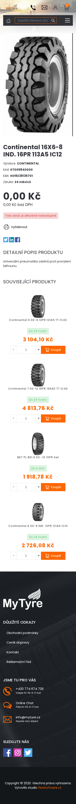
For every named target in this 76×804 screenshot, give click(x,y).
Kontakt (13, 652)
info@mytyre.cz (28, 717)
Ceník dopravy (18, 642)
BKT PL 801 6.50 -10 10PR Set (38, 457)
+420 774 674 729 (29, 688)
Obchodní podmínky (22, 633)
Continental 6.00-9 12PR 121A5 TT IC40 (38, 320)
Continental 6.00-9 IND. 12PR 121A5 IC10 (38, 526)
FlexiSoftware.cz (49, 788)
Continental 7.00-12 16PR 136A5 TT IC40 (38, 389)
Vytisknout (18, 227)
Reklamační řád (19, 661)
